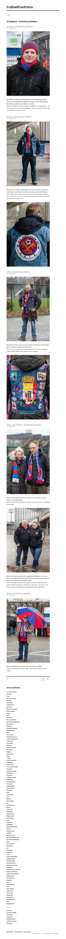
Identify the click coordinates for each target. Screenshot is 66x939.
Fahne (8, 756)
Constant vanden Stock (12, 739)
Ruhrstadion (10, 846)
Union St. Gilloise (11, 884)
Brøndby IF (9, 726)
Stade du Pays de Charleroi (13, 869)
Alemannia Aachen (11, 698)
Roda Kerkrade (10, 831)
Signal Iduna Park (11, 861)
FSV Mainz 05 (10, 773)
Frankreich (9, 769)
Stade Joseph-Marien (12, 871)
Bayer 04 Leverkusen (12, 709)
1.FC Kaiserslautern (11, 692)
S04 (8, 848)
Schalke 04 (9, 852)
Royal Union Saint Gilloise (13, 839)
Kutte (8, 792)
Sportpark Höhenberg (12, 865)
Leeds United (10, 794)
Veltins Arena (10, 891)
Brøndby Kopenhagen (12, 728)
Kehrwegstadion (11, 786)
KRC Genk (9, 790)
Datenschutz (27, 932)
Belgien (8, 713)
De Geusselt (10, 743)
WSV (8, 901)
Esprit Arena (10, 754)
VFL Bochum (10, 893)
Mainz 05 (9, 799)
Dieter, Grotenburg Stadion (18, 593)
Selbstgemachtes (11, 858)
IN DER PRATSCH (11, 919)
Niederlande (10, 811)
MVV (8, 803)
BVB (8, 732)
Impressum (9, 923)
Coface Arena (10, 734)
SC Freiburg (9, 850)
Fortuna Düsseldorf (11, 760)
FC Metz (9, 758)
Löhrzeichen (10, 914)
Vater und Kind (10, 888)
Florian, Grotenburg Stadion (19, 117)
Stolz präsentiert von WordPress (50, 933)
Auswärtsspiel (10, 704)
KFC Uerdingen (10, 788)
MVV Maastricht (10, 805)
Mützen (8, 807)
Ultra (8, 882)
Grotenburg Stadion (11, 777)
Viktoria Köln (10, 895)
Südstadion (9, 880)
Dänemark (9, 745)
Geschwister (10, 775)
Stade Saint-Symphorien (12, 873)
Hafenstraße (10, 779)
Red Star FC (10, 822)
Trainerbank (18, 932)
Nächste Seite (47, 679)
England (9, 752)
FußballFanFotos (20, 7)
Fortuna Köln (10, 762)
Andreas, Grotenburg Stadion (20, 26)
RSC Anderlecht (11, 843)
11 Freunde (9, 917)
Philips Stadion (10, 816)
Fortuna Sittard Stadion (12, 766)
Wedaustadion (10, 897)
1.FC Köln (9, 694)
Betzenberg (9, 717)
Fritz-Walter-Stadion (11, 771)
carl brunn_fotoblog (11, 912)
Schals (8, 854)
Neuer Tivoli (9, 809)
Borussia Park (10, 724)
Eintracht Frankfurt (11, 747)
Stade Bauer (10, 867)
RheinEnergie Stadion (12, 826)
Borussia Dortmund (11, 719)
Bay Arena (9, 707)
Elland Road (9, 749)
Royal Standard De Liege (13, 837)
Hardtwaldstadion (11, 781)
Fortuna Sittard (10, 764)
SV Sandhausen (10, 878)
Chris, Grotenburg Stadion (18, 272)
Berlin (8, 715)
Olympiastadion (10, 814)
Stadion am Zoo (10, 876)
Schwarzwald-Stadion (12, 856)
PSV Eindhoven (10, 818)
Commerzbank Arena (12, 737)
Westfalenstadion (11, 899)
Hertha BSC (9, 784)
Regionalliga (10, 824)
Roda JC (9, 828)
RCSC (8, 820)
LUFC (8, 796)
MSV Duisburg (10, 801)
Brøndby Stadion (11, 730)
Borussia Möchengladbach (13, 722)
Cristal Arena (10, 741)
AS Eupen (9, 700)
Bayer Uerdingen (11, 711)
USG (8, 886)
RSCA (8, 841)
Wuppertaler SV (10, 903)
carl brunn (9, 910)
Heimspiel (10, 932)
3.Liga (8, 696)
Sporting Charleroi (11, 863)
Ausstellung (9, 702)
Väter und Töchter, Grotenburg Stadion (24, 425)
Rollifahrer (9, 833)
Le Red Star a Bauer (11, 921)
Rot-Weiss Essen (11, 835)
